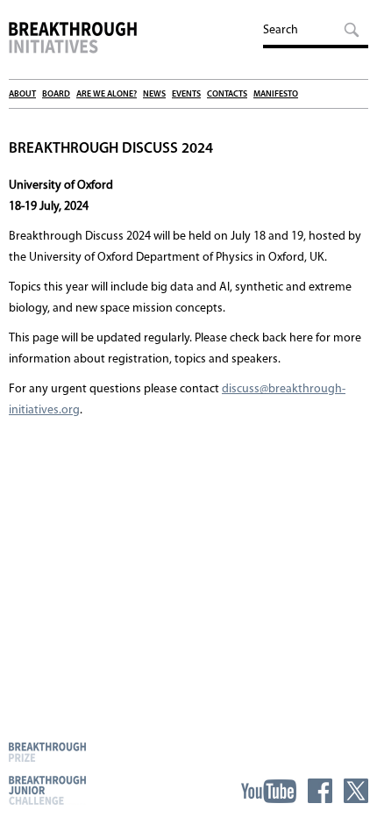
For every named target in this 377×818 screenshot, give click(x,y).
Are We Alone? (106, 94)
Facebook (320, 791)
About (22, 94)
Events (186, 94)
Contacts (227, 94)
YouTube (268, 791)
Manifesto (275, 94)
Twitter (356, 791)
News (154, 94)
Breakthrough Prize (47, 752)
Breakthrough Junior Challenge (47, 790)
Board (56, 94)
